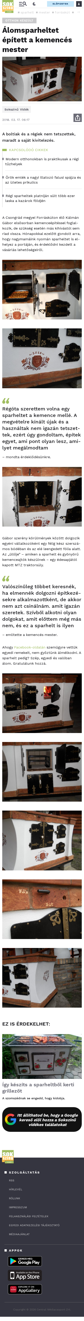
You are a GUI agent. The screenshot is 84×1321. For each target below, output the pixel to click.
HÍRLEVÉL (15, 1189)
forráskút (62, 12)
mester (44, 12)
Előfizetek (60, 3)
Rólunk (14, 1198)
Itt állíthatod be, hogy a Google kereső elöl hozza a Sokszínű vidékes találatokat (47, 1120)
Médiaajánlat (19, 1234)
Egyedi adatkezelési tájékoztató (34, 1225)
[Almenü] (23, 4)
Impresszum (18, 1207)
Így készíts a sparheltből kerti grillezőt (38, 1088)
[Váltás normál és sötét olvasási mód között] (34, 4)
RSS (11, 1180)
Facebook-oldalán (29, 647)
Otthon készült (19, 20)
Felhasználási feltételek (28, 1216)
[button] (78, 12)
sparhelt (27, 12)
